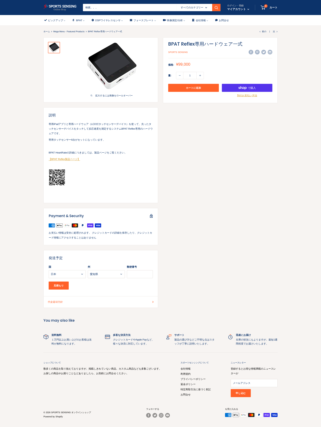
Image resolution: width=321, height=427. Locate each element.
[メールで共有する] (270, 52)
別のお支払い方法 (247, 95)
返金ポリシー (188, 384)
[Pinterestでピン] (257, 52)
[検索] (216, 7)
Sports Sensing (178, 52)
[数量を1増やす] (200, 75)
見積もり (59, 285)
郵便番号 (132, 266)
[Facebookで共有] (251, 52)
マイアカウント (237, 9)
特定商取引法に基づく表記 (196, 389)
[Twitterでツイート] (263, 52)
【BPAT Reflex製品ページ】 (64, 159)
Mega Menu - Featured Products (69, 31)
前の (264, 31)
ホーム (46, 31)
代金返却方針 (55, 301)
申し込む (241, 393)
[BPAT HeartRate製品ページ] (101, 177)
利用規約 (186, 373)
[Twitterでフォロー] (154, 415)
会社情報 (186, 368)
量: (170, 75)
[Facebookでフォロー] (148, 415)
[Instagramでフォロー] (161, 415)
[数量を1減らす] (179, 75)
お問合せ (186, 394)
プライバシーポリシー (193, 379)
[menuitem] (54, 20)
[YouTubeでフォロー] (167, 415)
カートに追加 (193, 87)
